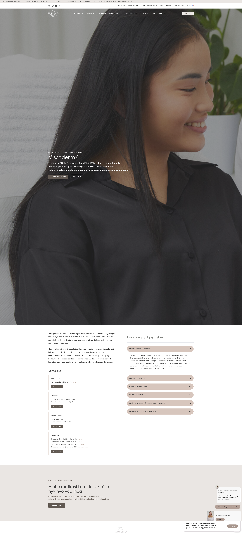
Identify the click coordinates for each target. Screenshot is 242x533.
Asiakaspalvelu (159, 13)
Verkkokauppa (179, 6)
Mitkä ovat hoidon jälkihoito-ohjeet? (142, 411)
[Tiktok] (53, 6)
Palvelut (77, 13)
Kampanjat (121, 6)
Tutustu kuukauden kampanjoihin (38, 1)
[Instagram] (49, 6)
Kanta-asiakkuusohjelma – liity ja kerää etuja (74, 1)
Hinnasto (90, 13)
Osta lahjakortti (165, 6)
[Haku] (187, 6)
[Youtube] (56, 6)
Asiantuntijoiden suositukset (110, 13)
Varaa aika (188, 13)
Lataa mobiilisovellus (149, 6)
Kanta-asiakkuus (133, 6)
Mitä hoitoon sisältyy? (137, 378)
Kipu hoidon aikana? (136, 395)
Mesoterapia (68, 152)
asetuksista (203, 529)
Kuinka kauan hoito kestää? (138, 386)
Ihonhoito (59, 152)
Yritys (144, 13)
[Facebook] (59, 6)
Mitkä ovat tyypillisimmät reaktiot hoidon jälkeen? (147, 403)
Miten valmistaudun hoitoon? (139, 349)
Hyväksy (232, 526)
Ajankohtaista (131, 13)
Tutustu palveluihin (58, 177)
